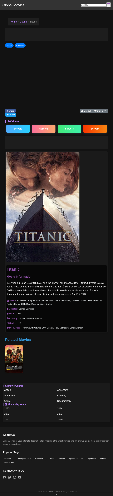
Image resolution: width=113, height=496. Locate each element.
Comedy (61, 395)
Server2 (43, 128)
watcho (103, 459)
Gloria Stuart (92, 301)
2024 (60, 408)
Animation (9, 395)
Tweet (12, 114)
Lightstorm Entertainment (71, 328)
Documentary (64, 401)
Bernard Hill (19, 304)
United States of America (30, 318)
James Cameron (26, 309)
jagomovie (73, 459)
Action (7, 390)
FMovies (61, 459)
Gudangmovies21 (24, 459)
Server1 (18, 128)
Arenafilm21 (40, 459)
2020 (60, 419)
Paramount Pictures (32, 328)
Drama (23, 21)
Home (13, 21)
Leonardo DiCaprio (26, 301)
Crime (7, 401)
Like (87, 111)
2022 (60, 414)
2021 (7, 419)
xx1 (82, 459)
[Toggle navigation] (108, 4)
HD (20, 323)
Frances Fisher (78, 301)
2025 (7, 408)
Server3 (69, 128)
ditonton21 (8, 459)
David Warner (32, 304)
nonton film (9, 462)
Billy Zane (53, 301)
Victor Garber (46, 304)
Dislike (101, 111)
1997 (18, 313)
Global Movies (13, 5)
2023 (7, 414)
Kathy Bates (64, 301)
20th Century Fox (50, 328)
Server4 (95, 128)
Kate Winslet (42, 301)
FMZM (51, 459)
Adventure (62, 390)
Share (11, 111)
